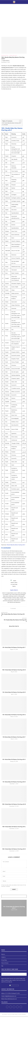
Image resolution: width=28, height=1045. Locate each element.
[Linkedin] (17, 1006)
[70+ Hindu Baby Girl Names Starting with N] (14, 771)
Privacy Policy (4, 960)
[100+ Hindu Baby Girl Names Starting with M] (14, 794)
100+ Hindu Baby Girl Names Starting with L (14, 826)
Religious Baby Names (13, 55)
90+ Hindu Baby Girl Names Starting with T (14, 647)
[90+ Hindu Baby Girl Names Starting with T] (14, 637)
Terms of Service (4, 963)
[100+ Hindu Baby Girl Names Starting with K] (14, 839)
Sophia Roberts (6, 60)
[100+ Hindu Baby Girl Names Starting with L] (14, 816)
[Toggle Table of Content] (19, 121)
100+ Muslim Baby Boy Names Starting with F (11, 123)
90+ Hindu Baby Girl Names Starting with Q (14, 714)
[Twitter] (10, 1006)
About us (3, 954)
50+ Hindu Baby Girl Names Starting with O (14, 759)
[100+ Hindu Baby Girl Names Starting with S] (14, 659)
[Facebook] (7, 1006)
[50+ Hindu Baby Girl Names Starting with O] (14, 749)
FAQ (2, 966)
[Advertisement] (14, 22)
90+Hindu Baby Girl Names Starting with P (14, 737)
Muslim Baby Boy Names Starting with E (16, 544)
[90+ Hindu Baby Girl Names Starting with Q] (14, 704)
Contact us (3, 957)
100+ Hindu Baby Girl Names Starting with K (14, 849)
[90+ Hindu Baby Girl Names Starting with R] (14, 682)
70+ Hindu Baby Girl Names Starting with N (14, 781)
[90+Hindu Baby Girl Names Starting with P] (14, 727)
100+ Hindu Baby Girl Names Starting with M (14, 804)
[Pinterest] (14, 1006)
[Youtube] (20, 1006)
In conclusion (5, 124)
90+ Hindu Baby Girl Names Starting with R (14, 692)
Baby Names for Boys (4, 55)
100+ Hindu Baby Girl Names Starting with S (14, 670)
